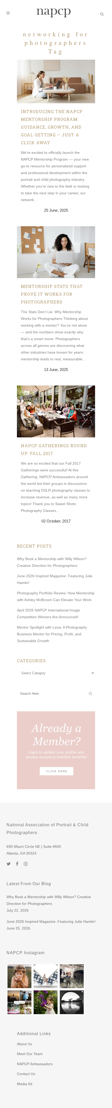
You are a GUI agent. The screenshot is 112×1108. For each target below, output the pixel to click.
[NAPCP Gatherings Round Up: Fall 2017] (56, 411)
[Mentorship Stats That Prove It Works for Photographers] (56, 252)
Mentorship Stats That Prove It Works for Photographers (52, 294)
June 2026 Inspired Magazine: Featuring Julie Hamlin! (51, 921)
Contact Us (26, 1074)
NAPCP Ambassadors (35, 1064)
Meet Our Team (30, 1054)
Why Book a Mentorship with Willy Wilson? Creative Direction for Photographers (49, 900)
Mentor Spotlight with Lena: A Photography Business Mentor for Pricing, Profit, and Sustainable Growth (52, 634)
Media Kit (24, 1084)
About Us (24, 1044)
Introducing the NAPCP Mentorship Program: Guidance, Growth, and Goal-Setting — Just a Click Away (52, 127)
